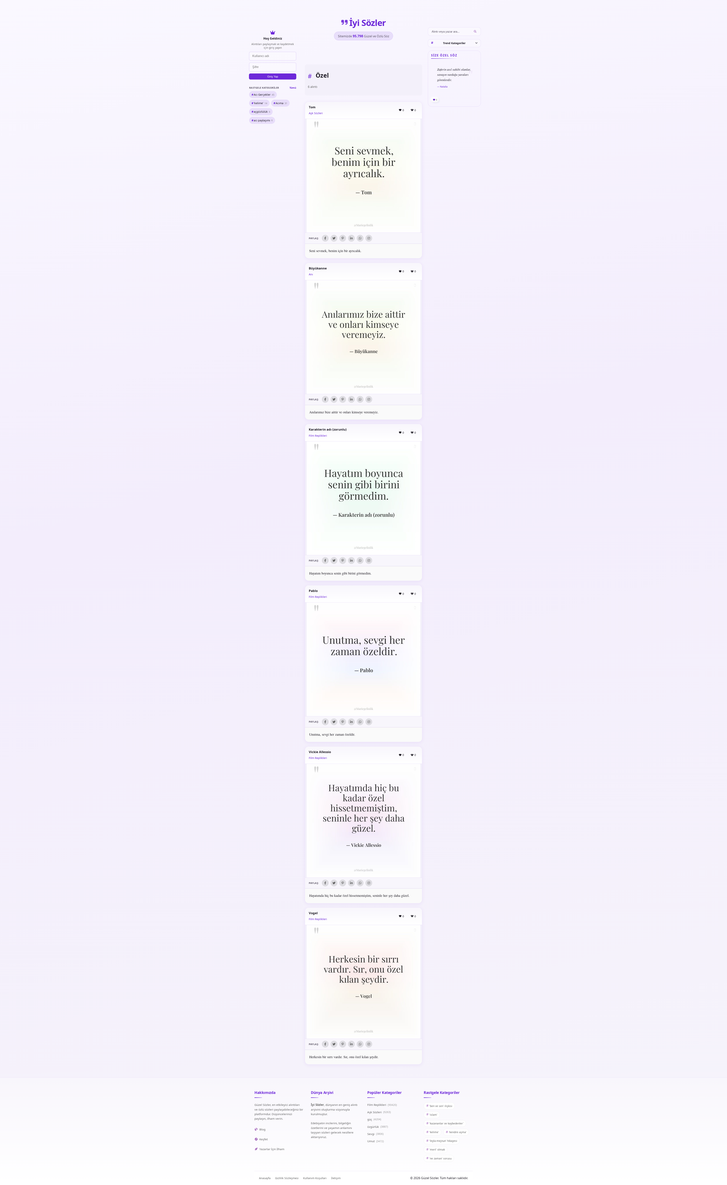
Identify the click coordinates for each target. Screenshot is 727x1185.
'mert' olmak (437, 1149)
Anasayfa (265, 1178)
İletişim (336, 1178)
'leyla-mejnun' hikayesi (443, 1141)
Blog (262, 1129)
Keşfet (263, 1139)
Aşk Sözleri (316, 113)
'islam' (433, 1114)
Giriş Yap (272, 76)
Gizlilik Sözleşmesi (287, 1178)
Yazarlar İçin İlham (271, 1149)
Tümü (292, 87)
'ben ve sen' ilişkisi (440, 1106)
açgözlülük (262, 111)
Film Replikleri (318, 435)
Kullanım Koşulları (315, 1178)
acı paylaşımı (263, 120)
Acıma (281, 103)
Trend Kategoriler (454, 43)
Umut (375, 1141)
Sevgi (375, 1134)
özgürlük (377, 1127)
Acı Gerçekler (264, 94)
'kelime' (260, 103)
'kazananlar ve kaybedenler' (446, 1123)
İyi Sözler (367, 22)
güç (374, 1119)
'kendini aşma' (457, 1132)
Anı (311, 274)
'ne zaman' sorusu (440, 1158)
